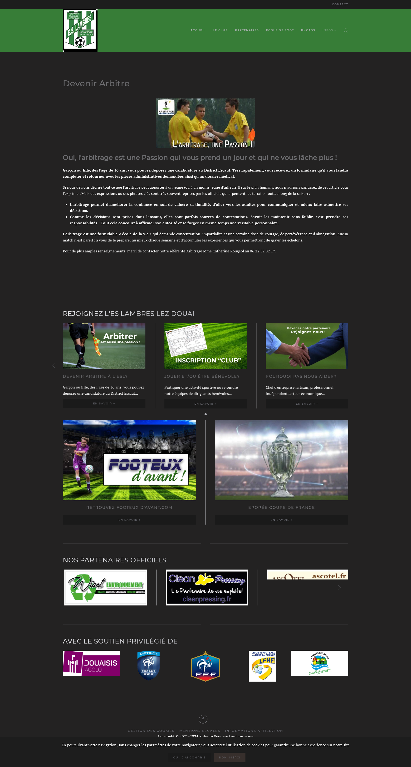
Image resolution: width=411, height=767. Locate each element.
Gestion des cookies (151, 731)
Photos (308, 30)
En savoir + (104, 403)
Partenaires (247, 30)
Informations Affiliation (254, 731)
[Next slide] (339, 588)
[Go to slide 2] (206, 414)
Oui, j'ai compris (189, 757)
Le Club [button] (220, 30)
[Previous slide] (54, 366)
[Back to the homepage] (80, 30)
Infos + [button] (329, 30)
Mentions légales (199, 731)
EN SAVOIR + (129, 519)
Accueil (198, 30)
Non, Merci (229, 757)
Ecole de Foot (280, 30)
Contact (340, 4)
